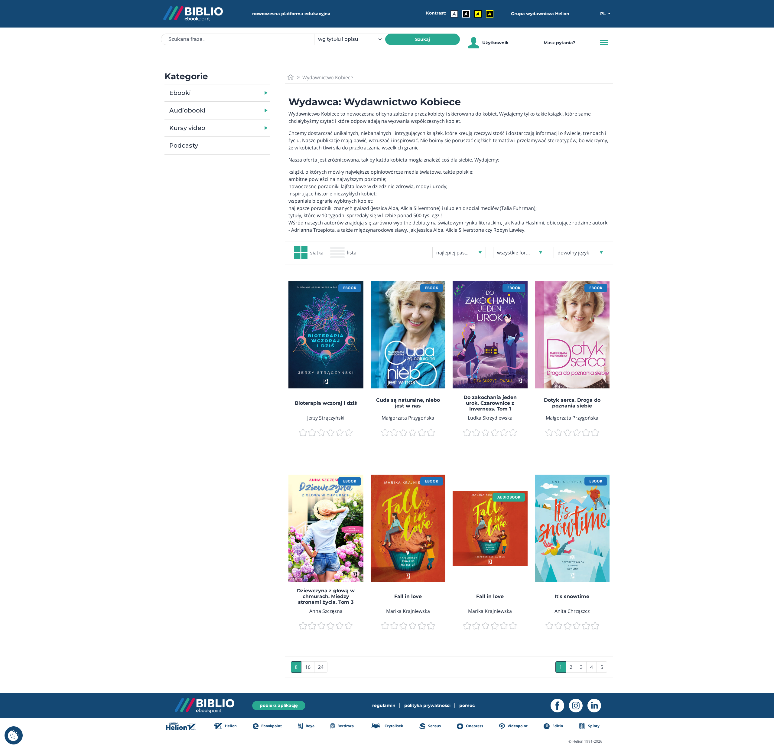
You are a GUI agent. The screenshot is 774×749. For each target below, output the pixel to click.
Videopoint (517, 725)
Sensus (434, 725)
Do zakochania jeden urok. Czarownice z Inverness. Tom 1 (490, 403)
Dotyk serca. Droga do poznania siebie (572, 403)
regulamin (383, 705)
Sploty (593, 725)
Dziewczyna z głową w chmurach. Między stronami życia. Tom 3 (326, 596)
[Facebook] (560, 705)
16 (308, 667)
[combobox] (353, 39)
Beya (309, 725)
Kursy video (187, 128)
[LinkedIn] (596, 705)
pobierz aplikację (279, 705)
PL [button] (603, 13)
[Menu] (604, 42)
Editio (557, 725)
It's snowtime (572, 596)
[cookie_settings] (14, 735)
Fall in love (408, 596)
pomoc (467, 705)
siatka (317, 252)
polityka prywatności (427, 705)
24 (321, 667)
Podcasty (183, 145)
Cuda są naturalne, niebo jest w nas (408, 403)
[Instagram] (578, 705)
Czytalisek (393, 725)
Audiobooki (187, 110)
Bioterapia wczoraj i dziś (326, 403)
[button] (233, 92)
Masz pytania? (559, 42)
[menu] (325, 334)
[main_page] (290, 77)
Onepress (474, 725)
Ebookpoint (271, 725)
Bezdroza (345, 725)
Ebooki (180, 92)
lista (351, 252)
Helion (230, 725)
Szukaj (422, 39)
